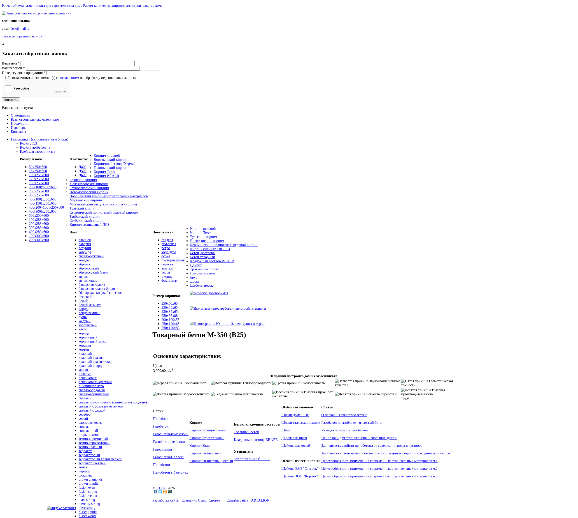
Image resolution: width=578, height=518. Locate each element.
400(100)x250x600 (42, 199)
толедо (84, 260)
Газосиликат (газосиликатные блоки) (39, 139)
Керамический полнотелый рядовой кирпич (104, 212)
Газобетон (161, 426)
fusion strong (88, 491)
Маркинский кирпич (86, 200)
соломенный (88, 431)
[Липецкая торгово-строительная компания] (36, 13)
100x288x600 (39, 219)
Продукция (19, 123)
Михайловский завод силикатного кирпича (103, 204)
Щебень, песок (201, 285)
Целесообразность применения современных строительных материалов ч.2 (379, 468)
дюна (83, 317)
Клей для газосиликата (37, 151)
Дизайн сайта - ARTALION (248, 500)
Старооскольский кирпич (89, 188)
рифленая (168, 244)
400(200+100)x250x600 (46, 207)
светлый (85, 398)
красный (85, 353)
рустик (166, 276)
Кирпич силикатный (205, 453)
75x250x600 (38, 171)
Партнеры (18, 127)
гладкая (167, 240)
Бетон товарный (202, 257)
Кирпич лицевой (107, 155)
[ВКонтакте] (155, 492)
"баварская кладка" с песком (100, 293)
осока (165, 256)
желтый (85, 321)
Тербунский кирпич (85, 216)
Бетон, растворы (202, 253)
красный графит (91, 357)
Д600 (82, 175)
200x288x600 (39, 224)
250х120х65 (170, 324)
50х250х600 (38, 167)
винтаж (167, 268)
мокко (83, 370)
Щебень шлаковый (295, 445)
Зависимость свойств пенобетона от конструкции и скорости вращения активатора (385, 453)
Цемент (196, 265)
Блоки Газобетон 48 (35, 147)
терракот (85, 451)
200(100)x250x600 (42, 187)
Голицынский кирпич (111, 168)
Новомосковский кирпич (89, 192)
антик (83, 276)
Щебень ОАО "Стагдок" (300, 468)
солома (84, 426)
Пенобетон (161, 465)
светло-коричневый (94, 394)
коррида (85, 252)
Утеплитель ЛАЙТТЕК (252, 459)
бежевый (85, 297)
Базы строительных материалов (35, 119)
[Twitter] (160, 492)
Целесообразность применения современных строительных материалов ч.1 (379, 461)
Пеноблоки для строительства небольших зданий (359, 438)
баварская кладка (92, 284)
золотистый (88, 325)
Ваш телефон (13, 68)
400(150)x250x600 (42, 203)
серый (83, 418)
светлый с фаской (92, 410)
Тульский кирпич (83, 208)
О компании (20, 115)
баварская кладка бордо (97, 288)
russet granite (88, 512)
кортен (84, 349)
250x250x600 (39, 191)
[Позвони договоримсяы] (209, 293)
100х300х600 (39, 236)
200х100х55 (170, 320)
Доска (194, 281)
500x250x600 (39, 215)
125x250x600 (39, 179)
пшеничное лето (91, 386)
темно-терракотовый (94, 443)
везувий (85, 248)
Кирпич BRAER (106, 176)
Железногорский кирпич (89, 184)
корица (84, 333)
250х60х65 (169, 303)
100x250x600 (39, 175)
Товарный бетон (246, 432)
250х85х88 (169, 316)
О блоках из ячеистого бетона (344, 415)
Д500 (82, 171)
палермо (85, 374)
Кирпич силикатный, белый (211, 461)
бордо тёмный (89, 313)
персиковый (88, 378)
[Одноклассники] (165, 492)
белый (83, 301)
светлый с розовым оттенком (101, 406)
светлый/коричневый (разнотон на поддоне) (113, 402)
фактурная (169, 280)
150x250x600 (39, 183)
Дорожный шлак (294, 438)
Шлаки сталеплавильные (300, 422)
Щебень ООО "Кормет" (299, 476)
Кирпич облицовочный (207, 430)
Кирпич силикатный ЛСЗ (89, 224)
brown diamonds (91, 479)
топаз (83, 467)
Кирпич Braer (199, 445)
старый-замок (89, 435)
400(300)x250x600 (42, 211)
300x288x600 (39, 228)
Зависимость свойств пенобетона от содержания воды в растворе (371, 445)
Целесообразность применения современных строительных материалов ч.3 (379, 476)
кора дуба (168, 252)
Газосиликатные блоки (171, 434)
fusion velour (88, 495)
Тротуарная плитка (204, 269)
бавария (85, 244)
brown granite (88, 483)
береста (167, 264)
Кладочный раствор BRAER (212, 261)
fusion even (87, 487)
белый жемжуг (90, 305)
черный (84, 471)
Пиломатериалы (202, 273)
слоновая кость (90, 422)
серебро (85, 414)
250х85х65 (169, 311)
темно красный (90, 447)
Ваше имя (11, 63)
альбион (85, 240)
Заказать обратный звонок (22, 36)
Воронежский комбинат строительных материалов (109, 196)
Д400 (82, 167)
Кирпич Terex (104, 172)
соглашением (69, 78)
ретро (165, 248)
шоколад (85, 475)
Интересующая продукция (23, 73)
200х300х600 (39, 240)
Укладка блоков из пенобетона (344, 430)
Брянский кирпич (83, 180)
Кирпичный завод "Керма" (114, 164)
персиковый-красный (95, 382)
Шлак (285, 430)
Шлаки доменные (295, 415)
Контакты (18, 132)
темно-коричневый (93, 439)
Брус (193, 277)
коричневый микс (92, 341)
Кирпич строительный (206, 438)
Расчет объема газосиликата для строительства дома (42, 5)
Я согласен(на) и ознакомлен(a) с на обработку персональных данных (71, 78)
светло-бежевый (91, 256)
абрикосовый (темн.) (94, 272)
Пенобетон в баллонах (170, 472)
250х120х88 (170, 328)
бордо (83, 309)
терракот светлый (92, 463)
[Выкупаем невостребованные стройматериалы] (228, 308)
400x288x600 (39, 232)
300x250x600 (39, 195)
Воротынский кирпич (111, 159)
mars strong (87, 500)
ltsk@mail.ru (20, 28)
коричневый (88, 337)
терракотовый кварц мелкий (100, 459)
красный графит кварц (96, 362)
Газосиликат (162, 449)
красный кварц (90, 366)
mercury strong (89, 504)
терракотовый (89, 455)
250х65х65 (169, 307)
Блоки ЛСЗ (28, 143)
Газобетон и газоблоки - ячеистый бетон (352, 422)
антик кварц (88, 280)
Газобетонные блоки (169, 442)
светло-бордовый (92, 390)
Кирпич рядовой (203, 228)
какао (83, 329)
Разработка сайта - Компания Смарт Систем (186, 500)
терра (165, 272)
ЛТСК (161, 488)
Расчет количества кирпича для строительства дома (123, 5)
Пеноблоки (161, 419)
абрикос (85, 264)
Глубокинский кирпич (87, 220)
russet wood (87, 516)
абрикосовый (89, 268)
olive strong (87, 508)
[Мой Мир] (170, 492)
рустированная (172, 260)
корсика (85, 345)
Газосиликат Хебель (168, 457)
